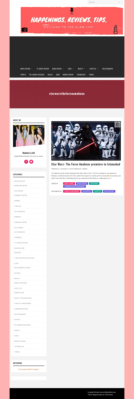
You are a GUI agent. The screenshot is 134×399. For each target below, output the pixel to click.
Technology (81, 74)
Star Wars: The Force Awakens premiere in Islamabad (85, 164)
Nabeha (84, 169)
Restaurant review (22, 268)
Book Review (57, 69)
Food (70, 69)
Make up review (21, 283)
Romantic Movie (21, 195)
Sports (23, 74)
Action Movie (20, 211)
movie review (82, 183)
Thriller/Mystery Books (24, 258)
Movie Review (25, 69)
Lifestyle (92, 69)
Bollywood (19, 227)
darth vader (69, 183)
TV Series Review (43, 69)
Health (50, 74)
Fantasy (18, 252)
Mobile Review (68, 74)
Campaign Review (21, 309)
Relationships (107, 69)
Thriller (18, 206)
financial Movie (21, 222)
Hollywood (87, 191)
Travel (91, 74)
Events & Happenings (72, 191)
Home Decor (19, 293)
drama (17, 201)
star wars (94, 183)
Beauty (80, 69)
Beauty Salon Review (23, 298)
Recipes (18, 273)
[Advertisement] (67, 51)
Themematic (109, 395)
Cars (58, 74)
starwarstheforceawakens (74, 186)
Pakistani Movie (21, 185)
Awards (18, 217)
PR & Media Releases (36, 74)
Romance (18, 237)
